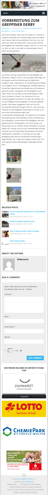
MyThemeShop (28, 482)
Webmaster (6, 28)
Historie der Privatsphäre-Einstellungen (25, 490)
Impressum (12, 484)
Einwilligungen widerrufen (25, 492)
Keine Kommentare (18, 31)
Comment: (8, 294)
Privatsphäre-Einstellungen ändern (25, 487)
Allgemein (26, 28)
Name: (7, 316)
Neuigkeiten (6, 31)
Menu (5, 13)
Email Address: (10, 327)
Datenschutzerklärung (30, 484)
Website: (7, 337)
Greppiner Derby (36, 28)
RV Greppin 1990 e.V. (26, 479)
